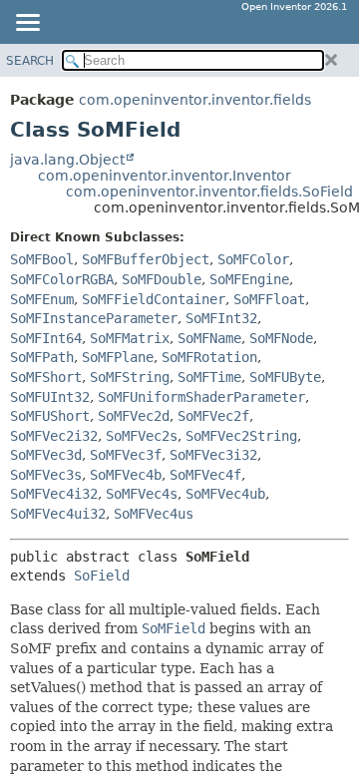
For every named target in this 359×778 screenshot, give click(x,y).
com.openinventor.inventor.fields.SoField (209, 191)
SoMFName (209, 338)
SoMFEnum (42, 299)
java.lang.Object (67, 160)
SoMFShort (46, 377)
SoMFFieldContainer (153, 299)
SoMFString (130, 377)
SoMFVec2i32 (54, 436)
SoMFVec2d (134, 416)
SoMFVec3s (46, 475)
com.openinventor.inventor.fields (195, 100)
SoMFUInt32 (50, 397)
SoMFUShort (50, 416)
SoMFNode (281, 338)
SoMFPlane (118, 357)
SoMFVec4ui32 (58, 514)
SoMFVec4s (142, 494)
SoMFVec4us (153, 514)
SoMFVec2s (142, 436)
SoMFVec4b (126, 475)
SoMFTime (209, 377)
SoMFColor (253, 259)
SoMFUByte (285, 377)
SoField (102, 576)
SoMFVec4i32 (54, 494)
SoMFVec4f (205, 475)
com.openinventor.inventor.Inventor (164, 176)
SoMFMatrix (130, 338)
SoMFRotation (209, 357)
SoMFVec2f (213, 416)
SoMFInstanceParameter (94, 318)
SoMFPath (42, 357)
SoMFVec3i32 (213, 455)
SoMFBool (42, 259)
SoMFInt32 (221, 318)
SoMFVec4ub (225, 494)
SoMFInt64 (46, 338)
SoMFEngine (249, 279)
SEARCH (30, 61)
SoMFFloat (269, 299)
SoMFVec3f (126, 455)
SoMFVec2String (241, 436)
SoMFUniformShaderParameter (201, 397)
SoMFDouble (161, 279)
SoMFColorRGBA (62, 279)
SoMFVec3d (46, 455)
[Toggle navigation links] (27, 24)
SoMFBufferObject (145, 259)
